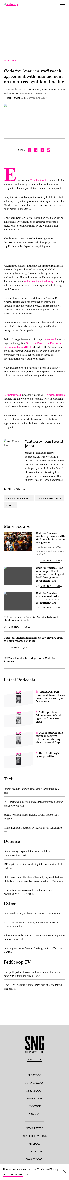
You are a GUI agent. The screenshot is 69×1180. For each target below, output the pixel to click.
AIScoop (34, 1113)
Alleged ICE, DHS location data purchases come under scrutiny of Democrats (50, 696)
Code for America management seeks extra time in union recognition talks (47, 597)
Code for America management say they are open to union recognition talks (33, 639)
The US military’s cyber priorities (47, 755)
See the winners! (15, 1174)
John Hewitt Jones (16, 98)
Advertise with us (35, 1136)
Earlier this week (12, 394)
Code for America (39, 180)
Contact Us (34, 1151)
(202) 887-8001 (34, 1159)
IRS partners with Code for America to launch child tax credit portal (31, 618)
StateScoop (34, 1098)
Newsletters (34, 1128)
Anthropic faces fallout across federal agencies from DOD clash (48, 717)
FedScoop (34, 1075)
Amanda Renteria (56, 394)
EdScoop (34, 1106)
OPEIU (10, 505)
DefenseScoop (34, 1082)
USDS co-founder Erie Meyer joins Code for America (29, 659)
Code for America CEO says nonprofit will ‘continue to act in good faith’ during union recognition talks (50, 574)
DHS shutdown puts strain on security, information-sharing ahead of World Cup (49, 737)
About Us (34, 1059)
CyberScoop (34, 1090)
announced (50, 339)
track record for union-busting (39, 281)
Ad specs (34, 1143)
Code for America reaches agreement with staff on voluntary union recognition (50, 537)
